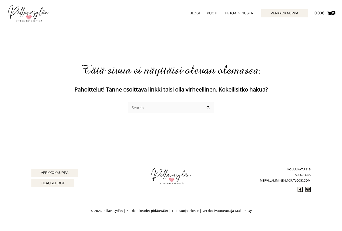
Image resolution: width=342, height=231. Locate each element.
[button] (284, 13)
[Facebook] (300, 189)
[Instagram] (308, 189)
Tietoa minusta (238, 13)
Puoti (212, 13)
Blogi (195, 13)
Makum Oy (243, 210)
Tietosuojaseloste (185, 210)
